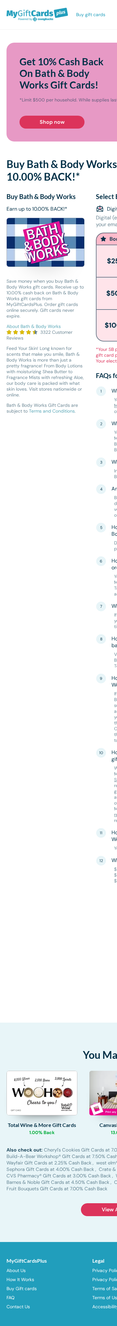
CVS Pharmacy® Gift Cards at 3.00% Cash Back (59, 1176)
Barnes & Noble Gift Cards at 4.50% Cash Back (58, 1182)
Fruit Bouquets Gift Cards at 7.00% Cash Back (56, 1188)
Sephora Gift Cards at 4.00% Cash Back (50, 1169)
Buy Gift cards (21, 1288)
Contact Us (18, 1307)
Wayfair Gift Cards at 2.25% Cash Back (49, 1163)
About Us (16, 1270)
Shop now (52, 122)
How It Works (20, 1279)
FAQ (10, 1297)
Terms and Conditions (52, 411)
